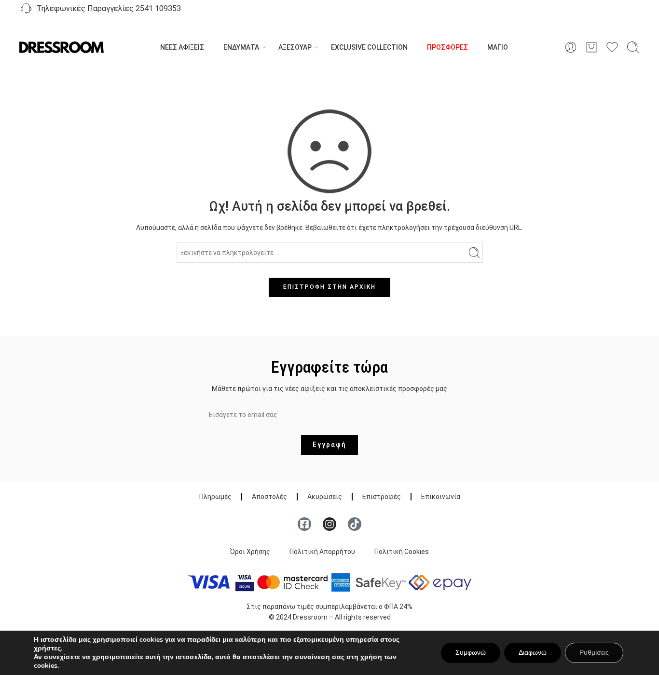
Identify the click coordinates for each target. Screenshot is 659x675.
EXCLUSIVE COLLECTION (369, 47)
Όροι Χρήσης (250, 551)
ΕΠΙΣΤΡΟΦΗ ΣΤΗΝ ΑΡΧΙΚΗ (329, 287)
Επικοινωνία (440, 496)
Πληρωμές (215, 496)
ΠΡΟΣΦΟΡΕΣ (447, 47)
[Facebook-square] (304, 524)
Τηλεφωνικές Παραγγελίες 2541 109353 (107, 8)
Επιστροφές (381, 496)
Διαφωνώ (533, 652)
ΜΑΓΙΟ (497, 47)
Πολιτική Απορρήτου (322, 551)
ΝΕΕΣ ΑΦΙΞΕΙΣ (182, 47)
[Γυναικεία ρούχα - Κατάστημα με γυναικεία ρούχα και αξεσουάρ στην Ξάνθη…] (61, 47)
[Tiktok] (354, 524)
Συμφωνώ (470, 652)
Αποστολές (269, 496)
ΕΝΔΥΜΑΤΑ (241, 47)
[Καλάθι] (591, 47)
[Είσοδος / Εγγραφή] (570, 47)
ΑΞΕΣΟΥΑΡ (295, 47)
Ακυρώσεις (324, 496)
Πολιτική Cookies (401, 551)
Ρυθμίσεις (594, 652)
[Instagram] (329, 524)
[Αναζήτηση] (633, 47)
